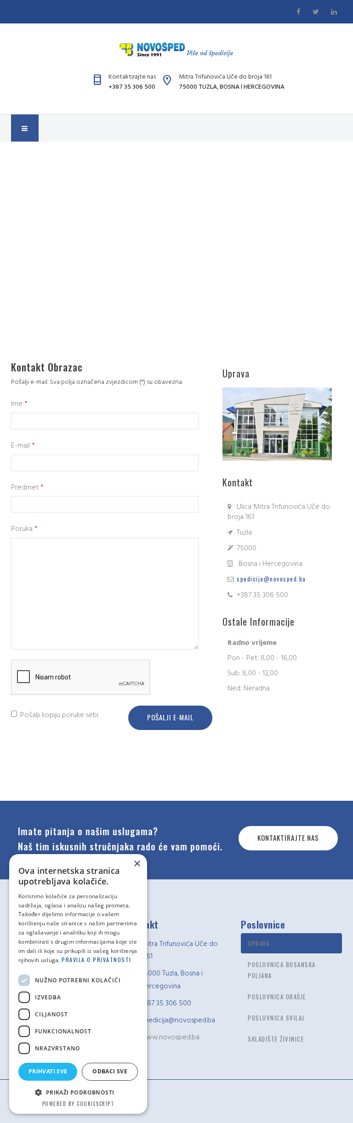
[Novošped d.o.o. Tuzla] (176, 49)
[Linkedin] (334, 11)
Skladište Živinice (276, 1038)
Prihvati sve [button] (48, 1071)
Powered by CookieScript (78, 1103)
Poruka (24, 529)
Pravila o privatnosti (96, 959)
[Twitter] (317, 11)
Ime (19, 404)
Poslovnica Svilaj (276, 1017)
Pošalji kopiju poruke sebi (59, 715)
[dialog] (78, 984)
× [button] (136, 864)
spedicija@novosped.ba (271, 578)
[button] (78, 1092)
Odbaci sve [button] (109, 1071)
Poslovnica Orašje (277, 996)
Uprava (258, 943)
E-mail (23, 445)
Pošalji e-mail (170, 717)
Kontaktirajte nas (288, 837)
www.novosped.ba (169, 1037)
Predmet (27, 487)
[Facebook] (300, 11)
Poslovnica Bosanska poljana (282, 970)
